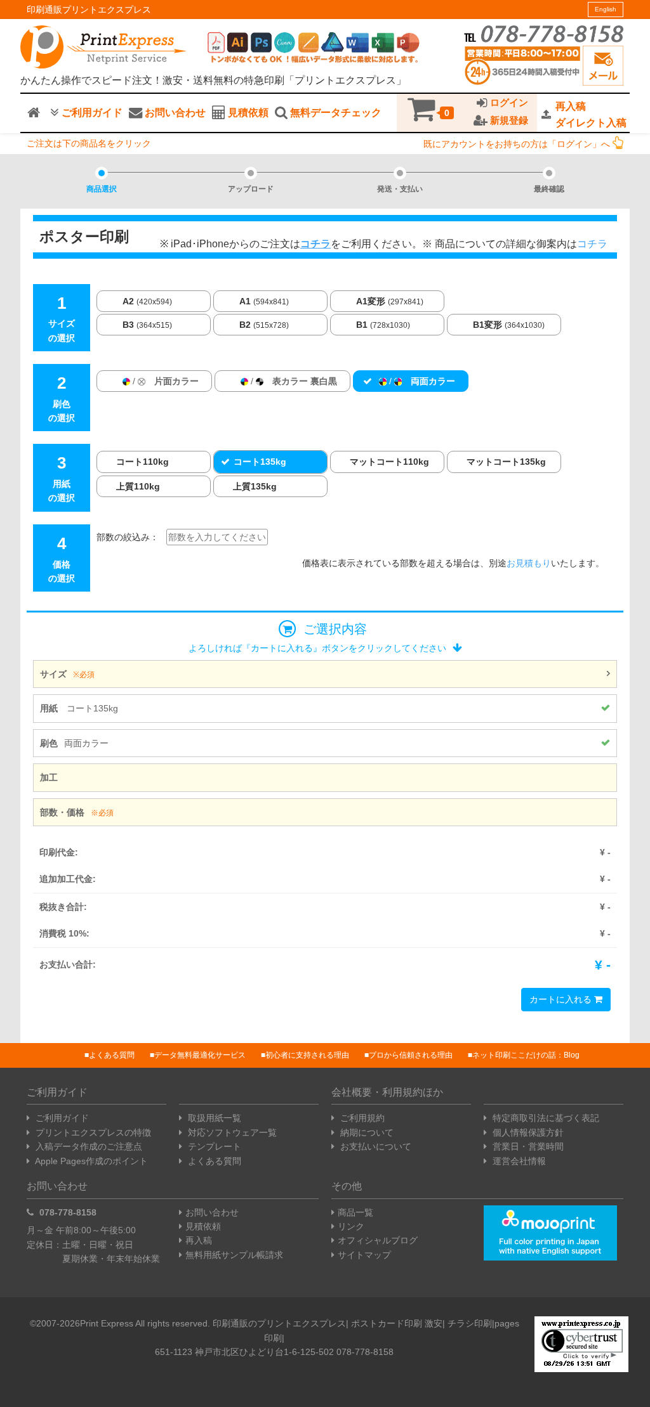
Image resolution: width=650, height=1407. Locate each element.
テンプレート (213, 1146)
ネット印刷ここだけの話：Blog (526, 1055)
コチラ (592, 243)
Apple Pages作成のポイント (90, 1161)
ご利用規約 (361, 1118)
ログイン (508, 103)
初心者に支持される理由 (307, 1055)
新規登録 (508, 120)
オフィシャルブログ (378, 1240)
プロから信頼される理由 (411, 1055)
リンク (351, 1226)
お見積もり (529, 563)
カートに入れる (561, 999)
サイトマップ (364, 1255)
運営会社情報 (518, 1161)
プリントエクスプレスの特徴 (92, 1132)
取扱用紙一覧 (213, 1118)
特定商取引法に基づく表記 (544, 1118)
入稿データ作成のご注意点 (87, 1146)
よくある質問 (112, 1055)
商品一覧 (355, 1212)
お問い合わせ (174, 112)
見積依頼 (247, 112)
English (605, 9)
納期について (366, 1132)
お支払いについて (374, 1146)
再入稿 (198, 1240)
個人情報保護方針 (527, 1132)
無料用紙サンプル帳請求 (234, 1255)
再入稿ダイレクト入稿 (591, 114)
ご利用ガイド (91, 112)
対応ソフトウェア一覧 (231, 1132)
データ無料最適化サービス (200, 1055)
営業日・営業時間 (527, 1146)
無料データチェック (334, 112)
